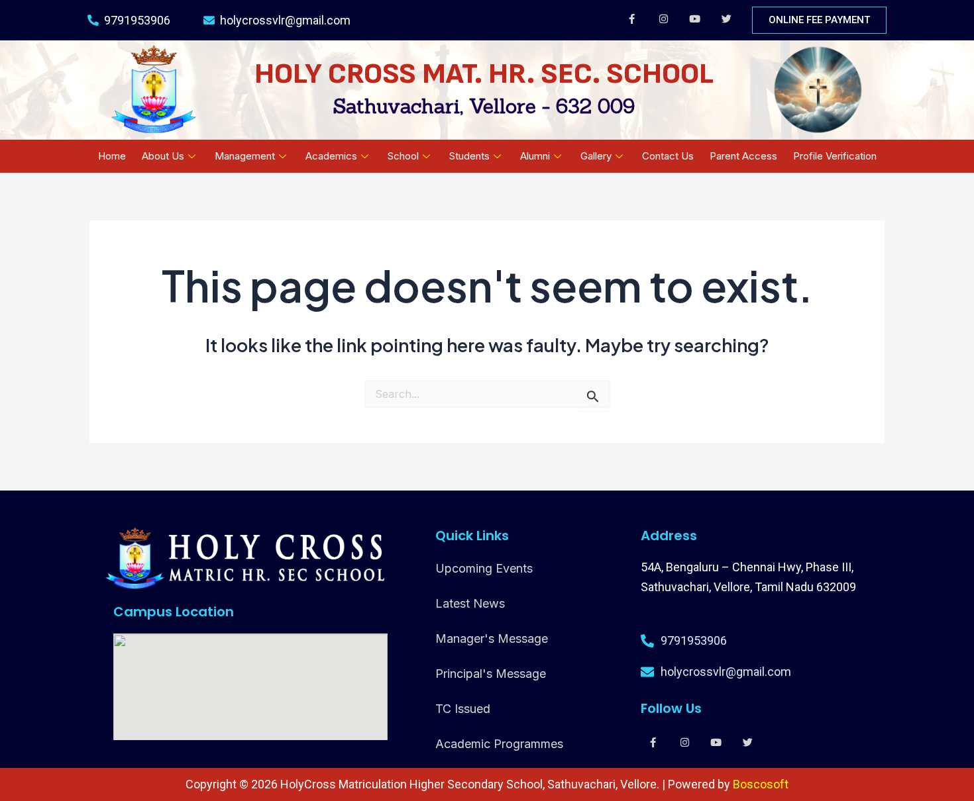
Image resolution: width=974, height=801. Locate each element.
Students (469, 156)
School (403, 156)
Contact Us (668, 156)
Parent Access (743, 156)
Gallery (596, 156)
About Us (163, 156)
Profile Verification (835, 156)
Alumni (535, 156)
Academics (331, 156)
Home (112, 156)
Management (245, 156)
